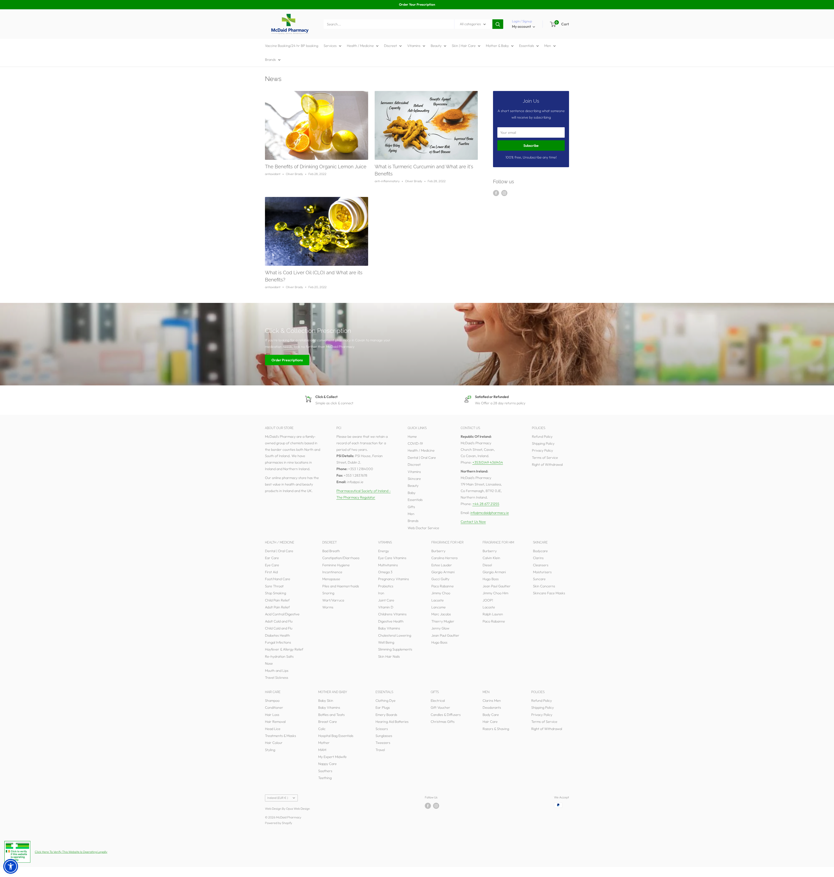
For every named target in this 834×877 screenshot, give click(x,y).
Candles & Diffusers (446, 714)
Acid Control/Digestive (282, 614)
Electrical (438, 700)
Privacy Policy (542, 450)
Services (330, 45)
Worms (327, 607)
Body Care (491, 714)
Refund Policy (542, 436)
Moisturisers (542, 572)
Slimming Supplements (395, 649)
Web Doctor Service (423, 528)
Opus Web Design (298, 809)
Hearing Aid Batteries (392, 721)
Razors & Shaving (496, 729)
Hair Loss (272, 714)
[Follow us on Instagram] (504, 193)
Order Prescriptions (287, 360)
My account (522, 26)
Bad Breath (331, 551)
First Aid (271, 572)
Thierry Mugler (442, 621)
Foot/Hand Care (277, 579)
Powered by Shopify (278, 823)
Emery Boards (386, 714)
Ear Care (272, 558)
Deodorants (492, 707)
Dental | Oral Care (422, 457)
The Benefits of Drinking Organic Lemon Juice (315, 166)
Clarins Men (492, 700)
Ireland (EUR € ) (277, 798)
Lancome (438, 607)
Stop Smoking (275, 593)
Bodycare (540, 551)
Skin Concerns (544, 586)
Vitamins (413, 45)
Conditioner (274, 707)
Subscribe (531, 145)
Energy (383, 551)
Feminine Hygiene (336, 565)
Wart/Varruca (333, 600)
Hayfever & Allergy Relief (284, 649)
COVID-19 (415, 443)
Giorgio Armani (443, 572)
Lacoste (437, 600)
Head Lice (272, 729)
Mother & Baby (497, 45)
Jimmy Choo (440, 593)
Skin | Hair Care (464, 45)
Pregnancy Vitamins (393, 579)
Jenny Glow (440, 628)
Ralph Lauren (493, 614)
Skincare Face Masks (549, 593)
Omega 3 (385, 572)
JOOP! (488, 600)
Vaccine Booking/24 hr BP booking (291, 45)
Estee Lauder (441, 565)
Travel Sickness (276, 677)
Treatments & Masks (280, 735)
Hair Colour (274, 742)
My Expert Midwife (332, 757)
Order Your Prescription (417, 4)
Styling (270, 750)
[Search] (497, 24)
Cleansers (540, 565)
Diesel (487, 565)
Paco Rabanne (442, 586)
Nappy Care (327, 763)
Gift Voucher (440, 707)
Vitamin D (385, 607)
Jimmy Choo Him (495, 593)
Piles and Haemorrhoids (340, 586)
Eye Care (272, 565)
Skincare (414, 478)
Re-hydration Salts (279, 656)
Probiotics (385, 586)
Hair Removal (275, 721)
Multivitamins (388, 565)
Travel (380, 750)
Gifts (411, 507)
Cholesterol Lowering (394, 635)
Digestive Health (391, 621)
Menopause (331, 579)
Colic (322, 729)
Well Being (386, 642)
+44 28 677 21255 (485, 504)
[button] (10, 866)
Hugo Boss (439, 642)
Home (412, 436)
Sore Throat (274, 586)
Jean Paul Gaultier (445, 635)
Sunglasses (384, 735)
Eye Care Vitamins (392, 558)
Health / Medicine (360, 45)
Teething (325, 778)
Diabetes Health (277, 635)
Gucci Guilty (440, 579)
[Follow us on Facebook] (496, 193)
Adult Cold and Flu (279, 621)
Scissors (382, 729)
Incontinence (332, 572)
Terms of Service (545, 457)
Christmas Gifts (443, 721)
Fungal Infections (278, 642)
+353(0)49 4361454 (487, 462)
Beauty (436, 45)
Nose (269, 663)
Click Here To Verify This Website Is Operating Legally (71, 852)
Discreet (390, 45)
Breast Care (327, 721)
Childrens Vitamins (392, 614)
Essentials (526, 45)
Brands (270, 59)
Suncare (539, 579)
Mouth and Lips (276, 670)
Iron (381, 593)
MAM (322, 750)
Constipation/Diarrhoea (340, 558)
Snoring (328, 593)
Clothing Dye (385, 700)
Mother (324, 742)
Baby (411, 493)
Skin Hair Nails (389, 656)
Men (547, 45)
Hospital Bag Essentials (335, 735)
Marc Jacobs (441, 614)
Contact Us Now (473, 521)
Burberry (438, 551)
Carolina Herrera (444, 558)
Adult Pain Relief (277, 607)
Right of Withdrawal (547, 464)
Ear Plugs (383, 707)
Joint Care (386, 600)
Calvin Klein (491, 558)
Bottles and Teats (331, 714)
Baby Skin (325, 700)
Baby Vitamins (389, 628)
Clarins (538, 558)
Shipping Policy (543, 443)
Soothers (325, 771)
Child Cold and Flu (278, 628)
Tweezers (383, 742)
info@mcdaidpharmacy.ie (489, 512)
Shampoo (272, 700)
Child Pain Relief (277, 600)
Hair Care (490, 721)
